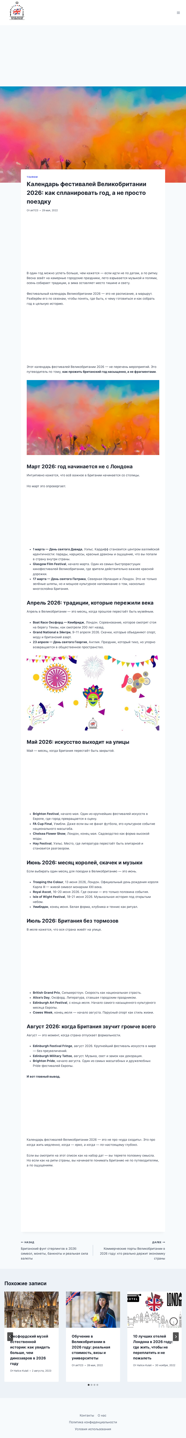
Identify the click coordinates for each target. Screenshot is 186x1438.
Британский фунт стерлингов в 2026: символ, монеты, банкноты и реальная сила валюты (54, 1250)
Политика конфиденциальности (93, 1422)
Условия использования (93, 1429)
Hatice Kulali (21, 1370)
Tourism (32, 177)
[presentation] (31, 1310)
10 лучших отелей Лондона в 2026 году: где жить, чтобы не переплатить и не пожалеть (153, 1347)
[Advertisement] (93, 59)
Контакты (87, 1415)
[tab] (89, 1385)
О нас (102, 1415)
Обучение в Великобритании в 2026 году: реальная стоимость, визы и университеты (91, 1347)
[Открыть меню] (178, 12)
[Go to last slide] (10, 1336)
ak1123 (34, 210)
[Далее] (176, 1336)
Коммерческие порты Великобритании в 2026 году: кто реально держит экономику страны (132, 1250)
